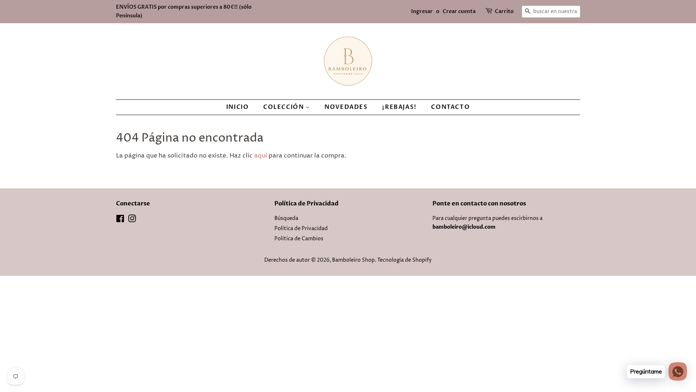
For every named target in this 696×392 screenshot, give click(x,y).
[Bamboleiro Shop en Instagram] (132, 220)
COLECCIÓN (284, 107)
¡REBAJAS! (399, 107)
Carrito (504, 11)
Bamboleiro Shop (353, 260)
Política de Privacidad (301, 228)
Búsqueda (286, 218)
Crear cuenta (459, 11)
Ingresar (422, 11)
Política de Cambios (298, 238)
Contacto (450, 107)
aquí (260, 155)
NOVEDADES (346, 107)
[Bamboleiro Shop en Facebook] (120, 220)
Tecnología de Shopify (404, 260)
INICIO (237, 107)
